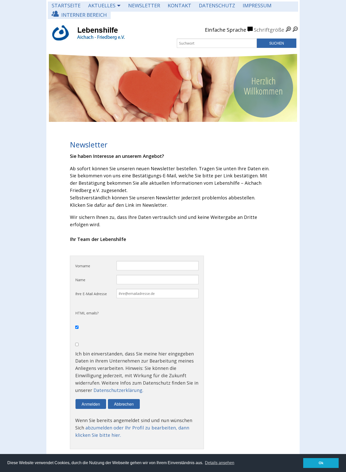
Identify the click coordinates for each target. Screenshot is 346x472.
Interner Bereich (83, 14)
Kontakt (179, 5)
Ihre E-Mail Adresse (91, 293)
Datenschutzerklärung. (118, 390)
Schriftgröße (269, 29)
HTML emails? (87, 313)
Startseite (66, 5)
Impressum (257, 5)
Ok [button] (321, 463)
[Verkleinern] (295, 29)
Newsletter (144, 5)
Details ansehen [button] (219, 463)
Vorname (82, 265)
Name (80, 279)
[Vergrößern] (288, 29)
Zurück (55, 85)
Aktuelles (102, 5)
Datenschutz (217, 5)
